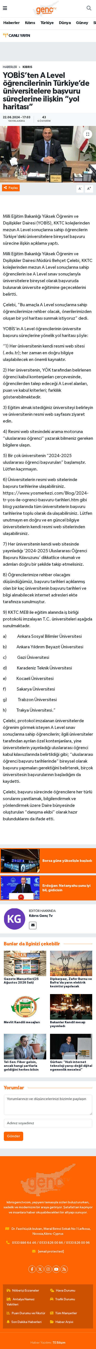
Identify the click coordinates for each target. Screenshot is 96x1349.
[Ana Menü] (5, 9)
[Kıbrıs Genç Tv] (14, 919)
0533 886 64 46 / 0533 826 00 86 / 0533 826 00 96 (51, 1242)
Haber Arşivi (64, 1322)
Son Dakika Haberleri (26, 1322)
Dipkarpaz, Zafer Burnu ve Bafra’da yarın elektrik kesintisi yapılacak (71, 982)
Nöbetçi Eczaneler (25, 1290)
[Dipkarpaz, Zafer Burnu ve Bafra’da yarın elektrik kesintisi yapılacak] (71, 963)
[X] (40, 1269)
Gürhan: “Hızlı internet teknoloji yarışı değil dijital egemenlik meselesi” (71, 1066)
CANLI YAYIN (19, 36)
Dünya (65, 23)
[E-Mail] (32, 925)
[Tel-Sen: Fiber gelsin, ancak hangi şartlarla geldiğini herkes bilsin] (25, 1046)
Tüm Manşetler (66, 1313)
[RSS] (64, 1269)
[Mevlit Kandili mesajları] (25, 1007)
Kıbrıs (30, 23)
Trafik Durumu (65, 1299)
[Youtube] (56, 1269)
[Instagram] (48, 1269)
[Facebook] (32, 1269)
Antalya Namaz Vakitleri (21, 1302)
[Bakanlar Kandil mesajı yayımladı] (71, 1007)
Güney (82, 23)
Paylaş (13, 187)
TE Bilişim (58, 1342)
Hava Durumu (65, 1290)
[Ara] (89, 9)
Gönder (13, 1136)
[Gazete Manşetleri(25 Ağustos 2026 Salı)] (25, 963)
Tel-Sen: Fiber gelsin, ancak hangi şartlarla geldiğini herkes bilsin (21, 1066)
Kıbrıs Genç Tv (41, 916)
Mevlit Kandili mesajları (22, 1022)
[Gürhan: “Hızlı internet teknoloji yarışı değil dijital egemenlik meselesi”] (71, 1046)
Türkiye (47, 23)
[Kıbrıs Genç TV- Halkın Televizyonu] (46, 8)
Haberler (11, 23)
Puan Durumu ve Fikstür (28, 1313)
